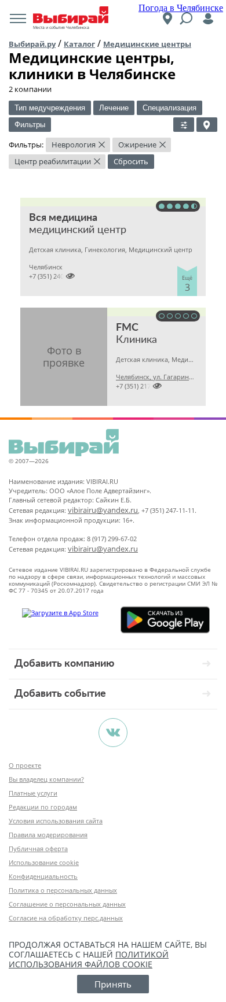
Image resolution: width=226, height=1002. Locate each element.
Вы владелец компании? (46, 779)
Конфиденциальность (43, 876)
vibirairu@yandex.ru (103, 510)
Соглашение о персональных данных (67, 904)
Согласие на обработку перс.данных (66, 918)
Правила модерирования (48, 834)
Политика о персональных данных (63, 890)
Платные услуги (33, 793)
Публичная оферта (38, 848)
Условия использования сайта (56, 820)
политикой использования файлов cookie (89, 959)
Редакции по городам (43, 807)
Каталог (79, 44)
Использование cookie (44, 862)
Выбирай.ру (32, 44)
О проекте (25, 765)
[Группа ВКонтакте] (113, 732)
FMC (127, 328)
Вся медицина (63, 218)
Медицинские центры (147, 44)
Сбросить (131, 161)
